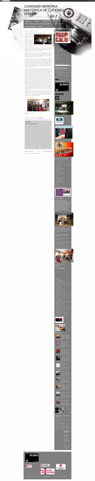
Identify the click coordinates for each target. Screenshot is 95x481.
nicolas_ (68, 476)
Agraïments (64, 21)
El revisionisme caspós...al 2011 (61, 422)
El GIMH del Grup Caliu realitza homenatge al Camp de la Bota (65, 393)
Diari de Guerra (58, 419)
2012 (57, 60)
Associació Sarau (59, 287)
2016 (57, 54)
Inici (38, 151)
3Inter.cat (57, 175)
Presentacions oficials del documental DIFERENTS (65, 335)
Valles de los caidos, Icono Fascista (62, 430)
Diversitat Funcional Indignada (61, 292)
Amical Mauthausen (59, 280)
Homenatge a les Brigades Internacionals (62, 425)
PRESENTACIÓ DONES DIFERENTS (64, 342)
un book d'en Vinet (67, 447)
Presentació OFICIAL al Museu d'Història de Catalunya (66, 350)
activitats (34, 119)
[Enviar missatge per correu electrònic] (36, 117)
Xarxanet (57, 185)
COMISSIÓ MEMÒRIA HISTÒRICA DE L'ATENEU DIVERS (44, 10)
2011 (57, 61)
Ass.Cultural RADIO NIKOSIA (61, 281)
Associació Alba (58, 286)
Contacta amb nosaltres (59, 23)
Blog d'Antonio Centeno (59, 288)
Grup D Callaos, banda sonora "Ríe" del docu (63, 301)
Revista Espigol (58, 162)
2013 (57, 58)
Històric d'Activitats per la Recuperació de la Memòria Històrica (38, 23)
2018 (57, 47)
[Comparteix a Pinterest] (42, 117)
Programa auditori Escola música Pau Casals (63, 164)
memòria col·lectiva (46, 119)
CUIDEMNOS (66, 435)
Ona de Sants (58, 306)
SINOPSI (40, 26)
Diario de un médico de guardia (61, 289)
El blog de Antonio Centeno (67, 440)
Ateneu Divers (38, 119)
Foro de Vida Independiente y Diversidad (62, 297)
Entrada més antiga (47, 151)
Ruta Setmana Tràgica (59, 71)
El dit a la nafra (66, 434)
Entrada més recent (29, 151)
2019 (57, 46)
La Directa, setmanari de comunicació (62, 159)
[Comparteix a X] (40, 117)
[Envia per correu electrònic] (38, 117)
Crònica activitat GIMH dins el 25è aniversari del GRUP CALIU (65, 401)
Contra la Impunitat (59, 180)
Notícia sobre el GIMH (59, 171)
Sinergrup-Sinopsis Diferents (60, 309)
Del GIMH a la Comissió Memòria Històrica (50, 21)
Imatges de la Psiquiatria (60, 303)
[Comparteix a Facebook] (41, 117)
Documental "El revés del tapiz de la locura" (63, 293)
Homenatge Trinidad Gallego (60, 302)
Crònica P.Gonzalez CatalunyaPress (62, 169)
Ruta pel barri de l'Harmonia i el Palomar (62, 75)
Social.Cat (57, 176)
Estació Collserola (59, 170)
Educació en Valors (59, 163)
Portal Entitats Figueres (60, 174)
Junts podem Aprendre (59, 181)
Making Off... (36, 21)
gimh (42, 119)
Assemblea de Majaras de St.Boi (61, 284)
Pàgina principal (28, 21)
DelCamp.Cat (58, 165)
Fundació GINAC (58, 300)
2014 (57, 57)
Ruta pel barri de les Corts (60, 74)
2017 (57, 53)
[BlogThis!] (39, 117)
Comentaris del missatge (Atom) (35, 153)
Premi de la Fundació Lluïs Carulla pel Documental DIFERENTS (65, 364)
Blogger (51, 477)
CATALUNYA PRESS (59, 179)
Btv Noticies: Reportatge (60, 168)
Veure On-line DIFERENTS (30, 26)
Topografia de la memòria (60, 310)
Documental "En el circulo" (60, 294)
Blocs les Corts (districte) (60, 182)
